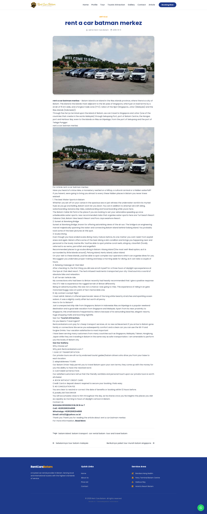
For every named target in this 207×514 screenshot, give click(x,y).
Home (86, 4)
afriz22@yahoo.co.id (70, 414)
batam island (64, 433)
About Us (85, 478)
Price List (84, 482)
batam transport (80, 433)
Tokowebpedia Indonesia (107, 501)
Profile (94, 4)
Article (152, 4)
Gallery (131, 4)
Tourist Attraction (116, 4)
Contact (142, 4)
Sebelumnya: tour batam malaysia (71, 443)
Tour (102, 4)
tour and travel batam (116, 433)
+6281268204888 (66, 408)
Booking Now (167, 5)
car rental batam (97, 433)
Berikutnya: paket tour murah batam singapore (129, 443)
